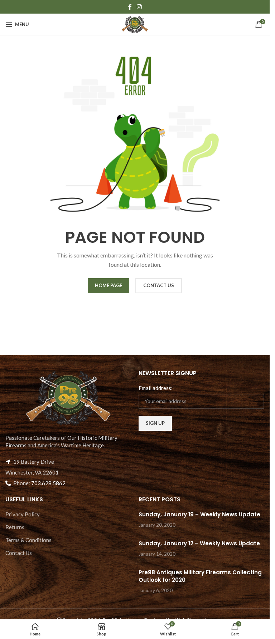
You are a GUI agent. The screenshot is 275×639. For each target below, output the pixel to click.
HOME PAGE (108, 285)
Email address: (156, 388)
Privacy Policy (22, 514)
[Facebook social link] (130, 6)
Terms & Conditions (28, 540)
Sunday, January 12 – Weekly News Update (199, 543)
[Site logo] (134, 23)
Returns (14, 527)
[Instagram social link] (139, 6)
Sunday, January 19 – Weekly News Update (199, 514)
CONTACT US (158, 285)
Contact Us (18, 553)
